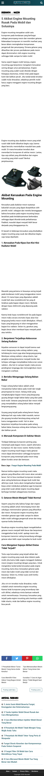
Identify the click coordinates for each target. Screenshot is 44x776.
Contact (14, 771)
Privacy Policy (24, 771)
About (8, 771)
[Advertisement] (22, 112)
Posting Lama (36, 690)
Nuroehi (27, 774)
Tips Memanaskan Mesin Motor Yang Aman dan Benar (32, 669)
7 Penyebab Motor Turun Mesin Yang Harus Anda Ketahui (11, 669)
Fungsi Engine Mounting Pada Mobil (26, 465)
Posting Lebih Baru (9, 690)
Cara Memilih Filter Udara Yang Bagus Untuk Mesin (11, 680)
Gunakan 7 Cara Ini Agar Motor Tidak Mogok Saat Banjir (32, 680)
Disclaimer (35, 771)
